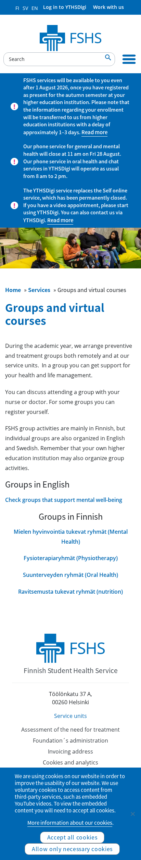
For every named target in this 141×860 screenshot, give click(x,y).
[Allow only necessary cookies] (132, 813)
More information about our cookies (69, 822)
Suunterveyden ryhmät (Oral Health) (70, 575)
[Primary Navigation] (129, 59)
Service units (70, 716)
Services (39, 290)
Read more (94, 132)
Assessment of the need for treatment (70, 729)
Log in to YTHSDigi (64, 7)
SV (25, 8)
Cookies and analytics (70, 762)
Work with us (108, 7)
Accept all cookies (72, 837)
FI (17, 8)
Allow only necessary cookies (72, 849)
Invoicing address (70, 751)
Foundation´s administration (70, 740)
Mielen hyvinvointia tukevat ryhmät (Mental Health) (71, 536)
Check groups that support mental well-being (63, 500)
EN (34, 8)
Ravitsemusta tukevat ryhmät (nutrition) (70, 591)
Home (13, 290)
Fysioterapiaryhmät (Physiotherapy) (71, 558)
